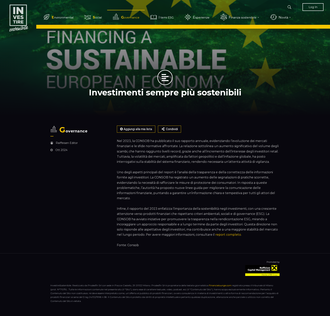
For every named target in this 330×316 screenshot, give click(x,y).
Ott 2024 (61, 150)
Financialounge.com (220, 285)
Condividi (171, 129)
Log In (313, 7)
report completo (228, 234)
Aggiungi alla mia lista (137, 129)
